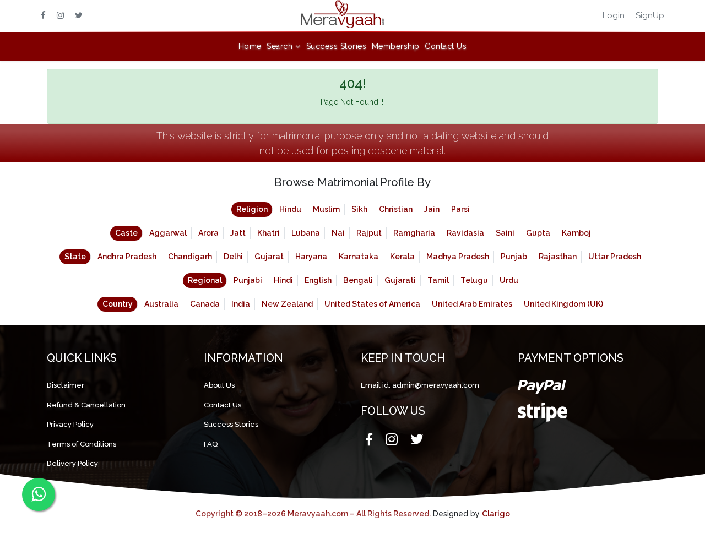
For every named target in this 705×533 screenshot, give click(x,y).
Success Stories (336, 46)
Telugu (474, 280)
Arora (208, 233)
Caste (126, 233)
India (240, 304)
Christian (396, 209)
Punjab (514, 256)
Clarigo (496, 513)
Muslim (326, 209)
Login (614, 15)
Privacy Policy (70, 424)
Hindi (283, 280)
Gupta (538, 233)
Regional (205, 280)
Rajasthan (558, 256)
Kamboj (576, 233)
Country (117, 304)
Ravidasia (465, 233)
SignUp (650, 15)
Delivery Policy (72, 463)
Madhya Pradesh (457, 256)
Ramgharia (414, 233)
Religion (252, 209)
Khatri (268, 233)
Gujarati (400, 280)
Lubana (305, 233)
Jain (432, 209)
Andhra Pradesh (126, 256)
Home (250, 46)
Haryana (311, 256)
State (75, 256)
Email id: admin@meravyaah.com (420, 385)
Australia (161, 304)
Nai (338, 233)
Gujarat (269, 256)
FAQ (211, 444)
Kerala (402, 256)
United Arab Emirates (472, 304)
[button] (283, 46)
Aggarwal (168, 233)
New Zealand (287, 304)
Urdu (509, 280)
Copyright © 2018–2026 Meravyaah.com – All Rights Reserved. (313, 513)
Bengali (358, 280)
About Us (219, 385)
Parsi (460, 209)
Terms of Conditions (81, 444)
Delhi (233, 256)
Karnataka (358, 256)
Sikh (359, 209)
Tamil (438, 280)
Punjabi (248, 280)
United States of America (372, 304)
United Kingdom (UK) (563, 304)
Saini (505, 233)
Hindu (290, 209)
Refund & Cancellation (86, 405)
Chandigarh (190, 256)
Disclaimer (65, 385)
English (318, 280)
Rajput (369, 233)
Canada (205, 304)
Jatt (238, 233)
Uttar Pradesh (614, 256)
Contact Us (446, 46)
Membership (396, 46)
